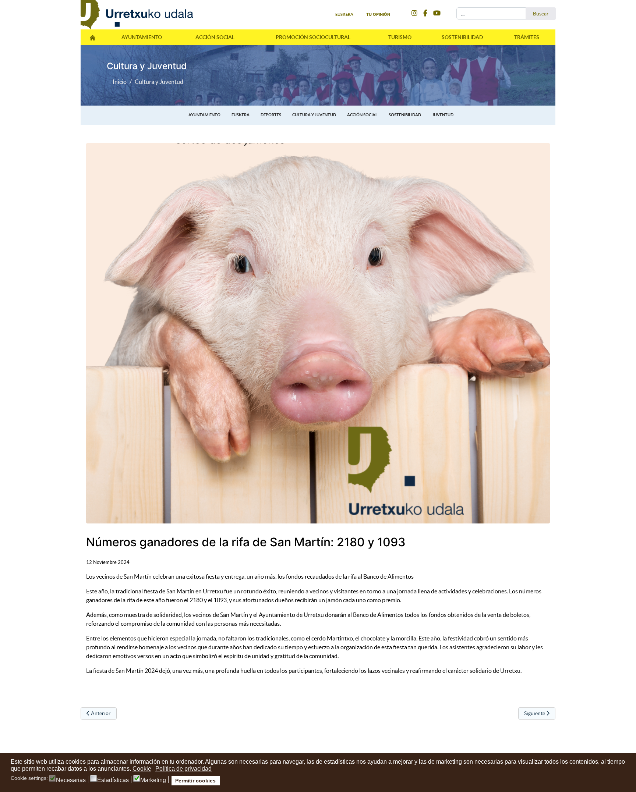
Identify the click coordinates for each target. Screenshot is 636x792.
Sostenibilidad (462, 37)
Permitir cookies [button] (195, 781)
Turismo (399, 37)
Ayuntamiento (141, 37)
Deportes (271, 115)
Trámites (526, 37)
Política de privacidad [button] (183, 769)
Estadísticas (113, 780)
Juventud (442, 115)
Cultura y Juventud (314, 115)
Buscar (541, 14)
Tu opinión (378, 14)
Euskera (241, 115)
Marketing (153, 780)
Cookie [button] (141, 769)
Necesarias (71, 780)
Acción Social (214, 37)
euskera (344, 14)
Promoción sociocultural (313, 37)
